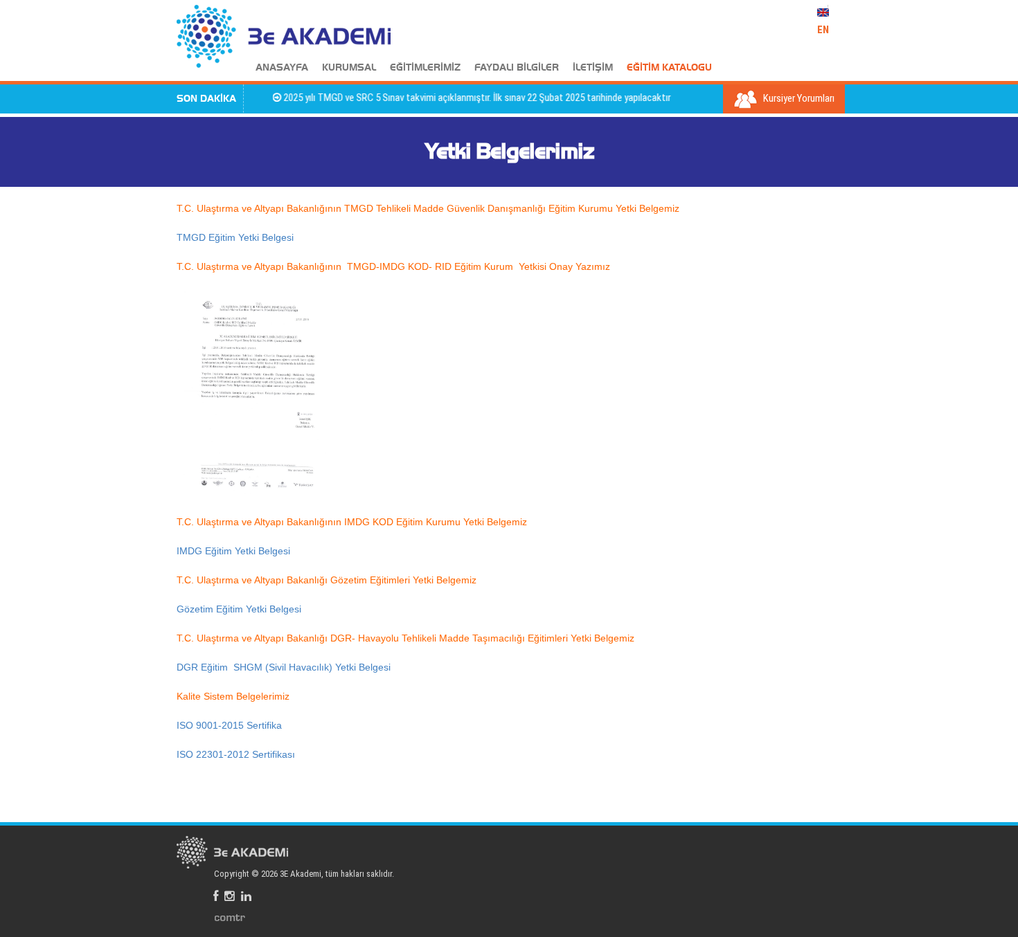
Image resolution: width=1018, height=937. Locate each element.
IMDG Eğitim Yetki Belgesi (233, 550)
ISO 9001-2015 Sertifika (229, 725)
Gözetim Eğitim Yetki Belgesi (239, 609)
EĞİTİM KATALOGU (669, 68)
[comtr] (230, 917)
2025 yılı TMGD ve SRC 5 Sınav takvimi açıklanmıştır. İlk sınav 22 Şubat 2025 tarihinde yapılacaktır (464, 97)
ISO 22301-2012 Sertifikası (236, 754)
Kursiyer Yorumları (797, 98)
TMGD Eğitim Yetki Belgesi (235, 237)
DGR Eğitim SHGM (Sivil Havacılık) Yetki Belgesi (284, 667)
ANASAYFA (282, 68)
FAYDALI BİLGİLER (516, 68)
